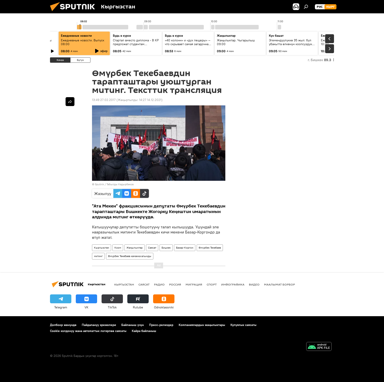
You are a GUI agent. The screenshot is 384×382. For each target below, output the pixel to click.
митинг (98, 256)
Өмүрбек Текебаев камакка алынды (129, 256)
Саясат (152, 247)
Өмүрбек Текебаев (210, 247)
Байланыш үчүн (132, 325)
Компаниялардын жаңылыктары (202, 325)
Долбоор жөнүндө (63, 325)
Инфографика (232, 284)
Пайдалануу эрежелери (99, 325)
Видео (254, 284)
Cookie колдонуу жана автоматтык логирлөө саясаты (88, 331)
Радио (159, 284)
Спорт (212, 284)
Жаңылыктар (134, 247)
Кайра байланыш (144, 331)
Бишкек (166, 247)
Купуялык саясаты (243, 325)
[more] (70, 101)
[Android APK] (319, 347)
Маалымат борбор (279, 284)
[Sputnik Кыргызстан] (74, 12)
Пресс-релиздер (161, 325)
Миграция (194, 284)
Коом (117, 247)
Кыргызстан (101, 247)
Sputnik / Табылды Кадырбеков (114, 184)
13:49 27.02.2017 (104, 100)
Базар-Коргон (184, 247)
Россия (175, 284)
